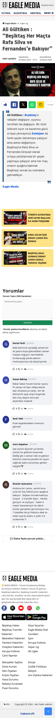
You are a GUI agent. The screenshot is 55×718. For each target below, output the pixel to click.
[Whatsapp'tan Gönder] (32, 104)
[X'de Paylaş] (23, 104)
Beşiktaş (30, 115)
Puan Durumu (10, 688)
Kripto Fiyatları (10, 675)
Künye (31, 662)
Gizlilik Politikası (37, 666)
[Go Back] (48, 711)
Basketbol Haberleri (13, 638)
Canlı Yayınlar (9, 655)
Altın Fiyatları (9, 671)
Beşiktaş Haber (11, 625)
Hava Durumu (10, 679)
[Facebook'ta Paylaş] (14, 104)
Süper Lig (24, 23)
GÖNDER (28, 322)
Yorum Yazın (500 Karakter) (17, 296)
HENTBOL (35, 13)
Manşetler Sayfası (12, 662)
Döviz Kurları (9, 666)
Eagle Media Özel (38, 629)
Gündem (33, 634)
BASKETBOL (20, 13)
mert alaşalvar (20, 444)
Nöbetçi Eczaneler (12, 683)
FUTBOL (6, 13)
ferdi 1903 (18, 418)
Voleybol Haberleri (13, 647)
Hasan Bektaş (20, 379)
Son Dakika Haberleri (40, 675)
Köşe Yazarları (36, 625)
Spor (31, 638)
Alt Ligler (33, 651)
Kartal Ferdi (19, 343)
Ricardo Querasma (22, 483)
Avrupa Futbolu (11, 651)
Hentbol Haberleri (12, 642)
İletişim (32, 671)
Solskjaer (38, 133)
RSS (8, 704)
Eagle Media (10, 23)
